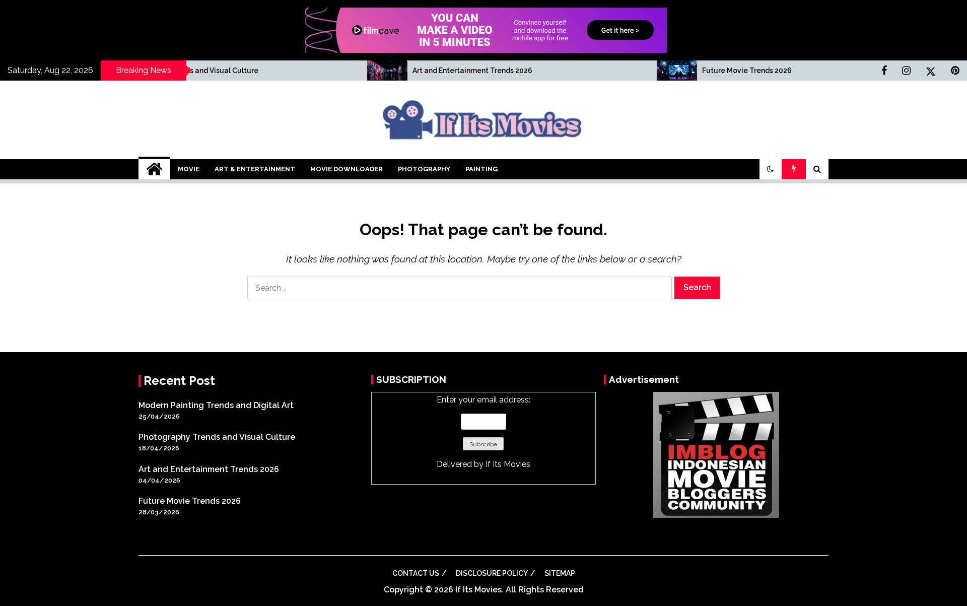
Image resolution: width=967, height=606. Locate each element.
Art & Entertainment (255, 169)
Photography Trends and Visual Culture (157, 70)
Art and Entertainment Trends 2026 (439, 70)
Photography (424, 169)
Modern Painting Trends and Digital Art (216, 405)
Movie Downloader (346, 169)
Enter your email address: (483, 432)
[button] (770, 169)
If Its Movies (508, 464)
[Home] (154, 169)
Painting (481, 169)
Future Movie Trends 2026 (713, 70)
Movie (188, 169)
